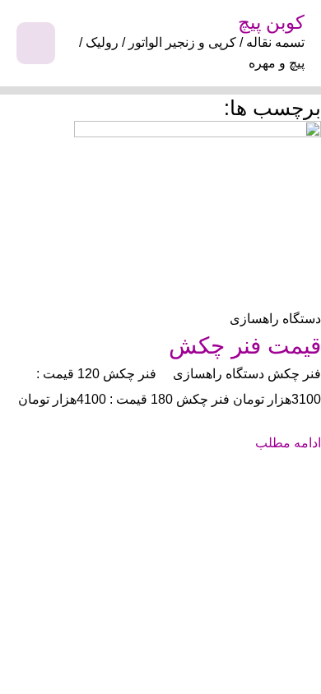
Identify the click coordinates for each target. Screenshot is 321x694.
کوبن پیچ (271, 22)
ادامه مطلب (288, 442)
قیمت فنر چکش (245, 346)
